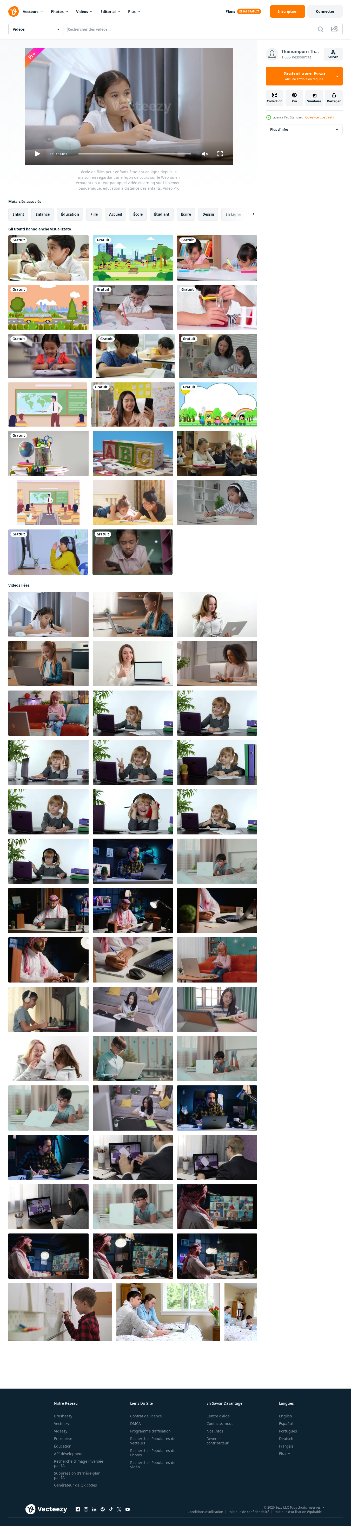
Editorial (108, 11)
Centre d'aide (218, 1416)
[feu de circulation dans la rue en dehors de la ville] (48, 307)
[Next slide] (249, 214)
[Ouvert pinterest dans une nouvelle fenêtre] (103, 1509)
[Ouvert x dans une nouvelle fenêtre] (119, 1509)
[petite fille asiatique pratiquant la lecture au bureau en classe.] (50, 356)
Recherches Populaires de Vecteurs (152, 1440)
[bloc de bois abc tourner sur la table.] (133, 453)
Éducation (62, 1446)
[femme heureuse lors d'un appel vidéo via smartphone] (133, 404)
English (285, 1416)
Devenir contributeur (218, 1440)
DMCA (135, 1423)
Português (288, 1431)
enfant (18, 214)
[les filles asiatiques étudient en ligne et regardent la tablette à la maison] (48, 552)
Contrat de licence (146, 1416)
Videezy (60, 1431)
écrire (186, 214)
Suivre (333, 57)
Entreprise (63, 1438)
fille (94, 214)
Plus (132, 11)
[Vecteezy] (13, 11)
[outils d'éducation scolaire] (48, 453)
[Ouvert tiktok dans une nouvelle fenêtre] (111, 1509)
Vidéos (82, 11)
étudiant (161, 214)
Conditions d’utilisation (205, 1511)
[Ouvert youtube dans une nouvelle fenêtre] (127, 1509)
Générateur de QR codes (75, 1485)
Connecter (325, 11)
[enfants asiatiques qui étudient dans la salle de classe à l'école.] (48, 258)
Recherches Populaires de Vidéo (152, 1464)
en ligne (233, 214)
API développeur (68, 1453)
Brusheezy (63, 1416)
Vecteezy (61, 1423)
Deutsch (286, 1438)
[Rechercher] (320, 29)
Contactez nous (220, 1423)
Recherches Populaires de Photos (152, 1452)
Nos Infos (215, 1431)
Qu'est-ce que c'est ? (319, 117)
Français (286, 1446)
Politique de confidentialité (248, 1511)
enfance (43, 214)
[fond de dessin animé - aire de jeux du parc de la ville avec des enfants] (133, 258)
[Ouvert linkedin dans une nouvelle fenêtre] (94, 1509)
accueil (115, 214)
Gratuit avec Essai (304, 76)
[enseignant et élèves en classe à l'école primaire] (217, 453)
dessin (208, 214)
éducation (70, 214)
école (138, 214)
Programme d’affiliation (150, 1431)
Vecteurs (30, 11)
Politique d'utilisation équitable (298, 1511)
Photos (57, 11)
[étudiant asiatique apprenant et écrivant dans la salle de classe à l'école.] (135, 356)
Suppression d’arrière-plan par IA (77, 1475)
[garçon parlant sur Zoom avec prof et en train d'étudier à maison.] (48, 1009)
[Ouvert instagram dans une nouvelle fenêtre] (86, 1509)
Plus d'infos (279, 129)
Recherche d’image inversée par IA (78, 1463)
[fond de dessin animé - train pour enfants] (218, 404)
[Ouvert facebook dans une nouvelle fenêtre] (78, 1509)
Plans (230, 11)
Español (286, 1423)
